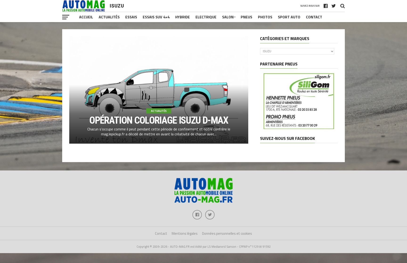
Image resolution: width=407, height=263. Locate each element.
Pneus (246, 17)
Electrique (205, 17)
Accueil (86, 17)
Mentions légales (185, 233)
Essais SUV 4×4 (156, 17)
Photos (265, 17)
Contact (314, 17)
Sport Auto (289, 17)
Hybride (182, 17)
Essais (131, 17)
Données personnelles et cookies (227, 233)
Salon (228, 17)
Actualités (109, 17)
